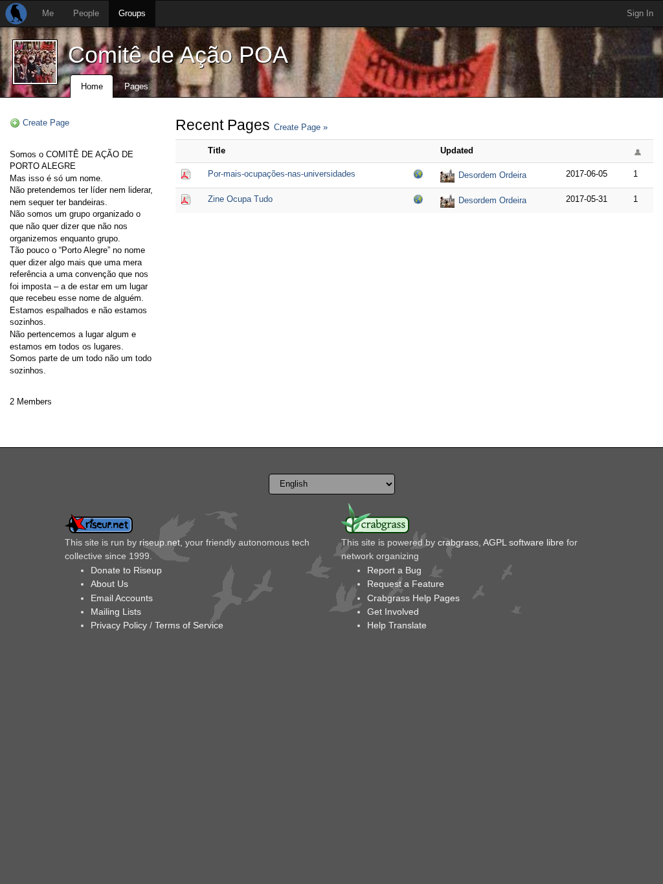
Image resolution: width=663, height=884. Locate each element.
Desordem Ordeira (492, 175)
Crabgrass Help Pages (413, 598)
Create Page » (301, 127)
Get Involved (393, 611)
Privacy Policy (119, 625)
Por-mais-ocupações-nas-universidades (281, 174)
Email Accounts (122, 598)
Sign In (640, 13)
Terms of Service (189, 625)
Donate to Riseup (126, 570)
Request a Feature (405, 584)
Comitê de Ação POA (178, 54)
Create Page (46, 122)
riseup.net (159, 542)
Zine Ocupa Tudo (240, 199)
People (86, 13)
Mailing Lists (116, 611)
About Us (109, 584)
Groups (132, 13)
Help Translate (397, 625)
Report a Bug (394, 570)
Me (48, 13)
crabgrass (458, 542)
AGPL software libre (523, 542)
